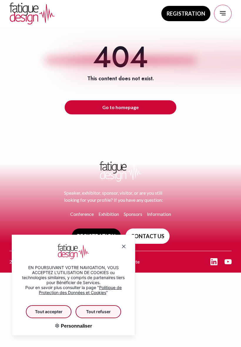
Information (159, 214)
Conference (82, 214)
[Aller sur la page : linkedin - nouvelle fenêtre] (213, 261)
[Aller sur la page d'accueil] (32, 13)
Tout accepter (49, 311)
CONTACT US (147, 236)
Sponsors (133, 214)
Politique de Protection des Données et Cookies (80, 290)
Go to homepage (120, 107)
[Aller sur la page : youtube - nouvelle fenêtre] (228, 261)
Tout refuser (98, 311)
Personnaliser (76, 325)
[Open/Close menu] (223, 13)
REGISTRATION (186, 13)
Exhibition (108, 214)
